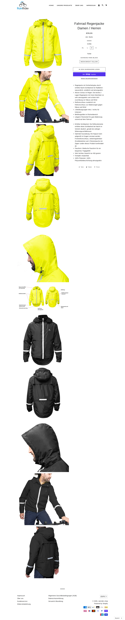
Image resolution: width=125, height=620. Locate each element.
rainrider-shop (103, 601)
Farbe (89, 54)
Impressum (91, 5)
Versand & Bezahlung (55, 601)
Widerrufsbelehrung (24, 604)
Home (51, 5)
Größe (89, 44)
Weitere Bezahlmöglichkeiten (89, 78)
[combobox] (118, 618)
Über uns (79, 5)
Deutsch (117, 618)
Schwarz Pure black (89, 57)
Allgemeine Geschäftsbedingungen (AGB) (62, 596)
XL (83, 48)
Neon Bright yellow (89, 61)
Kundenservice (22, 601)
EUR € (103, 596)
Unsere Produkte (64, 5)
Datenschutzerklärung (55, 598)
